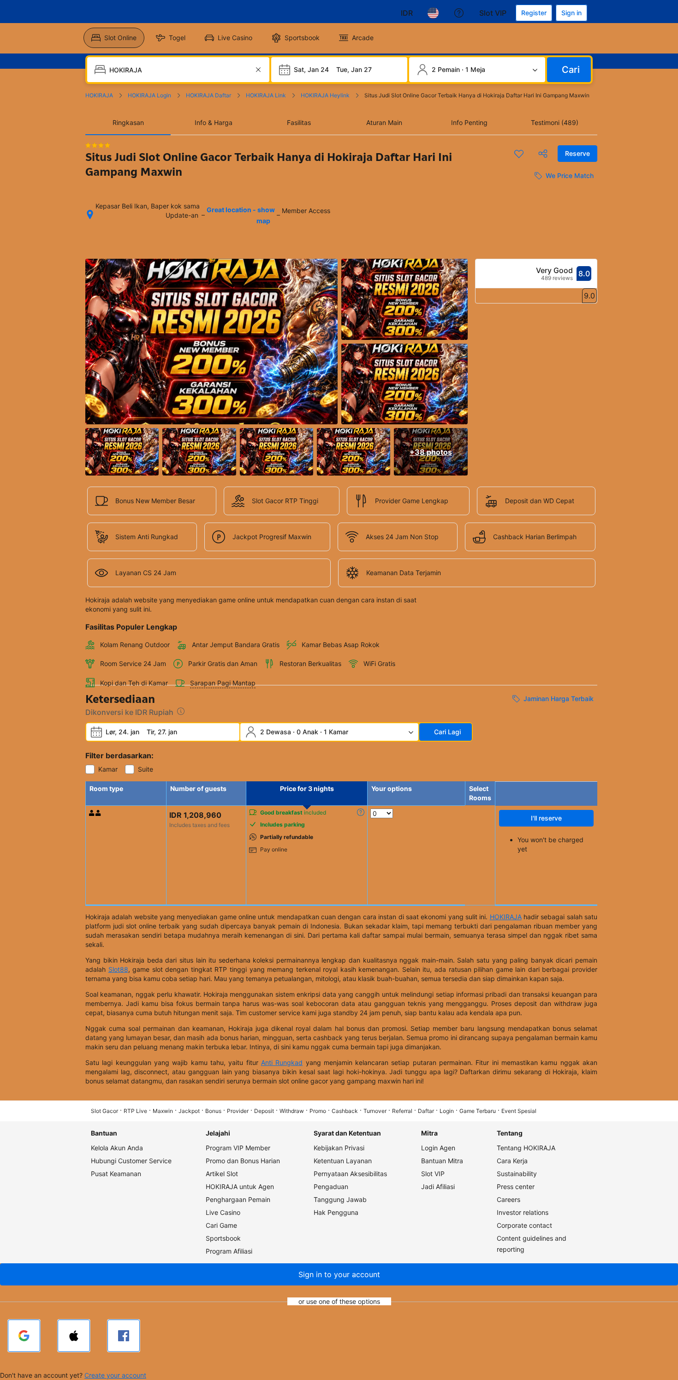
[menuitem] (113, 38)
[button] (339, 1274)
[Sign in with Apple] (73, 1335)
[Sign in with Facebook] (123, 1335)
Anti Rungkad (282, 1062)
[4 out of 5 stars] (97, 145)
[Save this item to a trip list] (519, 154)
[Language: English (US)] (433, 13)
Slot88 (118, 969)
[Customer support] (459, 13)
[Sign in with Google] (24, 1335)
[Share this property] (543, 154)
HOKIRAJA (506, 917)
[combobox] (179, 69)
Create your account (115, 1375)
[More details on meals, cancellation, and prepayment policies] (360, 812)
